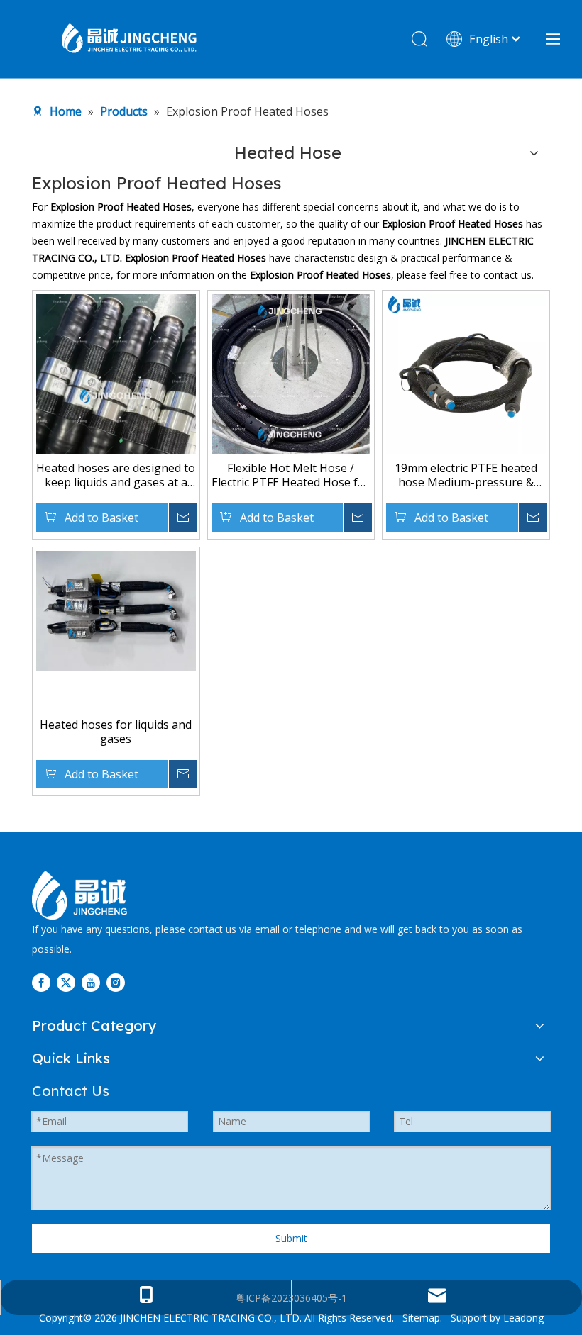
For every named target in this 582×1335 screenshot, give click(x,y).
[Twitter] (66, 982)
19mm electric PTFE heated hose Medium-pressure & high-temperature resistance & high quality (466, 475)
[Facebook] (41, 982)
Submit (291, 1238)
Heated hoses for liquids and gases (116, 731)
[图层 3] (79, 895)
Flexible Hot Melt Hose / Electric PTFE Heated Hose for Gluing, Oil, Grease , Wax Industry (291, 475)
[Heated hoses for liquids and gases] (116, 610)
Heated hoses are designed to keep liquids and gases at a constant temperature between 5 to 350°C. (115, 475)
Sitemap (421, 1317)
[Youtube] (91, 982)
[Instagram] (115, 982)
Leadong (523, 1317)
